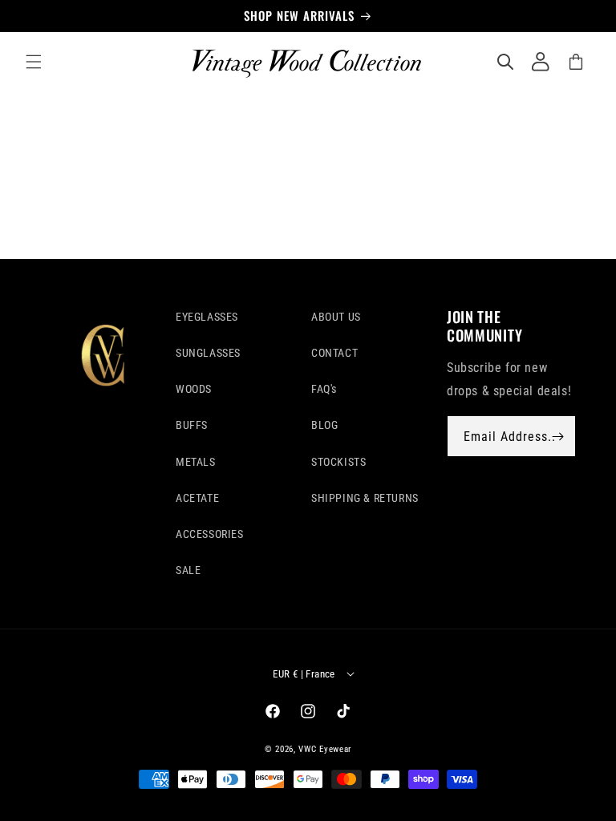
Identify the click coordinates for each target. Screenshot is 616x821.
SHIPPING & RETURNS (365, 497)
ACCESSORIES (210, 534)
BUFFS (192, 425)
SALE (188, 570)
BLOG (324, 425)
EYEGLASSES (207, 316)
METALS (196, 461)
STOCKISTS (338, 461)
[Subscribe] (557, 436)
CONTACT (334, 352)
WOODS (194, 388)
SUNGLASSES (208, 352)
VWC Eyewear (324, 749)
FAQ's (324, 388)
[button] (33, 61)
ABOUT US (336, 316)
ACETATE (197, 497)
